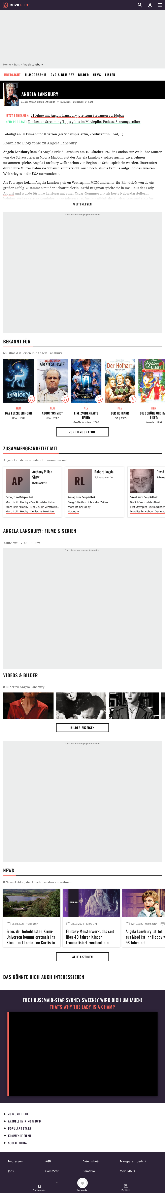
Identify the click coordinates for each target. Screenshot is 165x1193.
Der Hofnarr (120, 413)
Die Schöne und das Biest (145, 502)
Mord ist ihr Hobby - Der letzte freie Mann (30, 511)
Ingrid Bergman (91, 188)
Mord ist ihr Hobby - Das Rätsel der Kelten (31, 502)
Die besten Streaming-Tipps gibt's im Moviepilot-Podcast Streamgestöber (84, 121)
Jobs (11, 1171)
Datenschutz (90, 1161)
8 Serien (50, 134)
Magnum (73, 511)
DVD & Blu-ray (62, 74)
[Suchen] (140, 5)
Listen (110, 74)
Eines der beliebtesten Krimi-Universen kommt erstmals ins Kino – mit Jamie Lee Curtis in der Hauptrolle (30, 936)
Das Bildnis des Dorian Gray (111, 199)
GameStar (52, 1171)
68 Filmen (29, 134)
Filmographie (36, 74)
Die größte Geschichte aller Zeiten (88, 502)
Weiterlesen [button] (82, 204)
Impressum (16, 1161)
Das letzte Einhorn (18, 413)
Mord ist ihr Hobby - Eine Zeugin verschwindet (32, 507)
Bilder (83, 74)
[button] (39, 1188)
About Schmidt (52, 413)
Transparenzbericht (133, 1161)
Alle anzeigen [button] (82, 957)
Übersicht (12, 74)
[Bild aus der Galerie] (28, 706)
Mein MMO (127, 1171)
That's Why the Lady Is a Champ (82, 1007)
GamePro (88, 1171)
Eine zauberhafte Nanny (86, 415)
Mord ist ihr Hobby (79, 507)
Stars (17, 64)
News (97, 74)
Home (7, 64)
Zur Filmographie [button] (82, 432)
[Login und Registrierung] (150, 5)
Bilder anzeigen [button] (82, 727)
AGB (48, 1161)
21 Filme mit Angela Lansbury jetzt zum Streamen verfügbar (77, 115)
